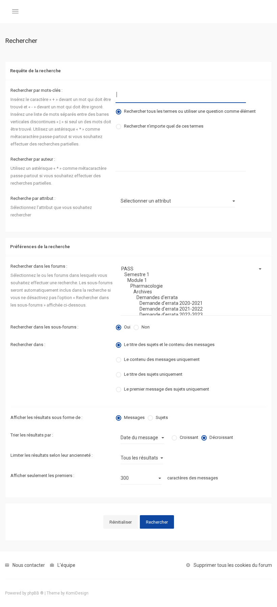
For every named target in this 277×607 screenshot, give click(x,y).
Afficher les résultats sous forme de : (46, 417)
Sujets (162, 417)
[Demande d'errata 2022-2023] (194, 315)
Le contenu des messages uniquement (162, 359)
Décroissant (221, 437)
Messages (134, 417)
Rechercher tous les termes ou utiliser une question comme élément (190, 111)
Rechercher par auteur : (32, 159)
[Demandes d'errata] (194, 297)
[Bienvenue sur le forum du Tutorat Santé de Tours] (138, 12)
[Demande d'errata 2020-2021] (194, 303)
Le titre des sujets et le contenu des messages (169, 344)
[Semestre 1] (194, 275)
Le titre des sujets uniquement (153, 374)
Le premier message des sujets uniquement (166, 389)
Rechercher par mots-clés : (36, 90)
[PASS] (194, 269)
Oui (127, 326)
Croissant (189, 437)
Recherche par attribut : (32, 198)
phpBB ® (35, 593)
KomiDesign (77, 593)
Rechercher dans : (27, 344)
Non (146, 326)
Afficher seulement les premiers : (42, 475)
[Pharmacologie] (194, 286)
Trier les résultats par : (31, 435)
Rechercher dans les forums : (38, 266)
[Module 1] (194, 280)
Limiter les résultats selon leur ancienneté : (51, 455)
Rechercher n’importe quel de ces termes (163, 126)
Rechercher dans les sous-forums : (44, 326)
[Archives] (194, 292)
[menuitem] (25, 565)
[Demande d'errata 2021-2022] (194, 309)
